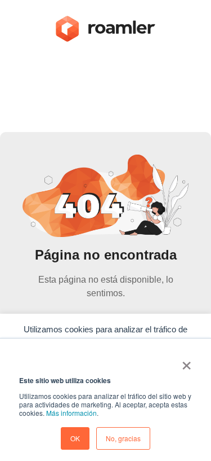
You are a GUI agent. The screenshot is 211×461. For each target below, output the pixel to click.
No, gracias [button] (123, 438)
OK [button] (75, 438)
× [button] (186, 362)
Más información (71, 413)
